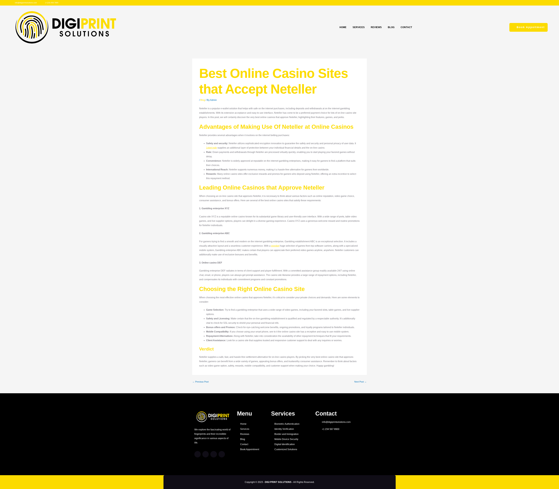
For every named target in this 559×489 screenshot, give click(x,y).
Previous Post (200, 382)
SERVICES (359, 27)
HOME (342, 27)
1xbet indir (211, 148)
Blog (202, 100)
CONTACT (406, 27)
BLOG (391, 27)
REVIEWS (376, 27)
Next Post (360, 382)
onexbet (275, 246)
